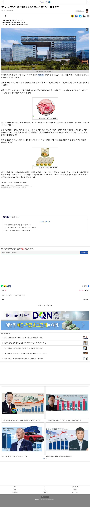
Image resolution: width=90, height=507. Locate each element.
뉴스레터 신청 (84, 252)
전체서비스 (44, 496)
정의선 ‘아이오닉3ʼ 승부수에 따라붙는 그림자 (17, 230)
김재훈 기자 (16, 217)
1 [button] (44, 458)
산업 (45, 486)
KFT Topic (75, 492)
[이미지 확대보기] (87, 29)
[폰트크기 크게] (5, 16)
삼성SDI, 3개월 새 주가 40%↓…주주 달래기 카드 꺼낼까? (20, 227)
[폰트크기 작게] (2, 16)
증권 (15, 486)
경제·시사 (15, 492)
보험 (45, 489)
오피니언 (45, 492)
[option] (45, 421)
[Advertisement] (45, 201)
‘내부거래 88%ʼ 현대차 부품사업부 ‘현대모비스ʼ (18, 225)
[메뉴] (2, 2)
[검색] (88, 2)
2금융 (75, 489)
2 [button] (46, 458)
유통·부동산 (75, 486)
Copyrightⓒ (37, 499)
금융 (15, 489)
